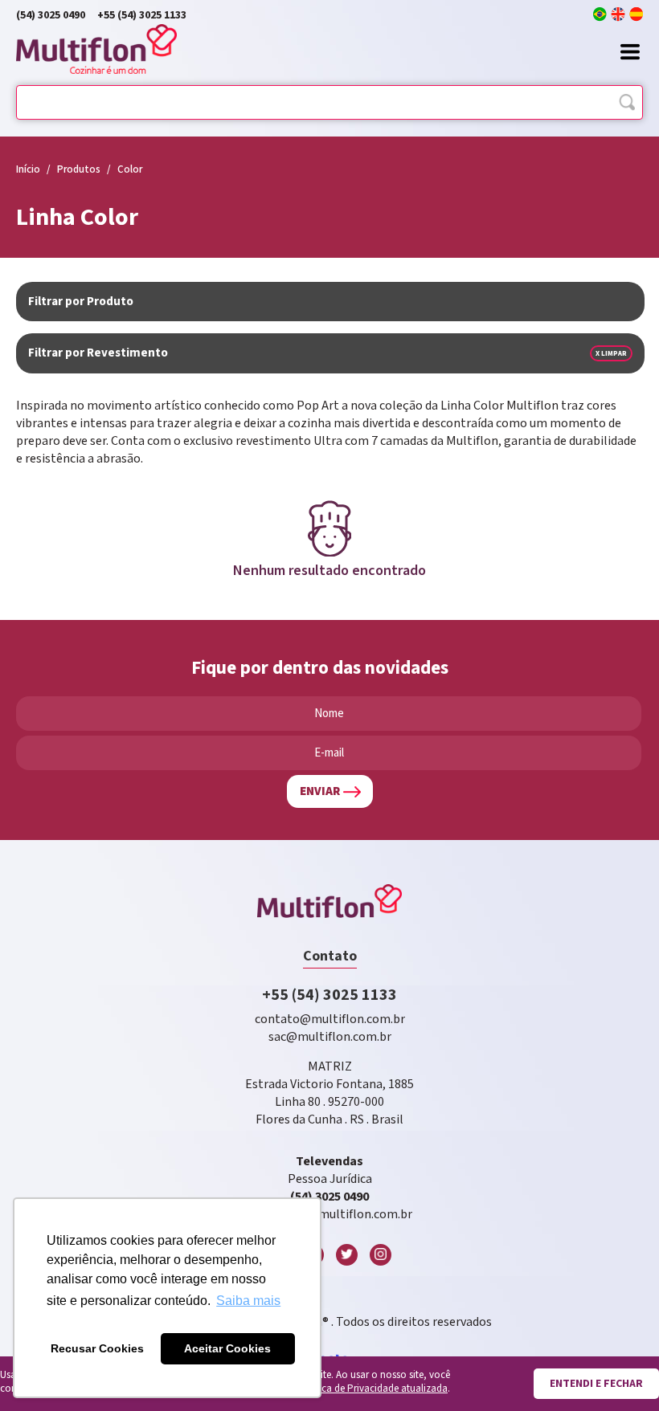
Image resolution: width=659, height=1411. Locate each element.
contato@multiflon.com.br (330, 1019)
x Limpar (611, 353)
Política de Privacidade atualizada (373, 1389)
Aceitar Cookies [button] (227, 1348)
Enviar (320, 791)
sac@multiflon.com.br (329, 1037)
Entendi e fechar (596, 1383)
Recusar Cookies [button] (97, 1348)
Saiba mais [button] (248, 1300)
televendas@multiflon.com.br (329, 1214)
